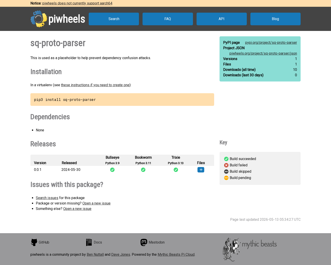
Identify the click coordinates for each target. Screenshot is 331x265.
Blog (275, 19)
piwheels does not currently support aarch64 (77, 3)
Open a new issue (96, 203)
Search (114, 19)
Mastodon (157, 242)
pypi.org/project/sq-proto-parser (271, 42)
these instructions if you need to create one (95, 85)
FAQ (167, 19)
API (221, 19)
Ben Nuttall (95, 254)
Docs (98, 242)
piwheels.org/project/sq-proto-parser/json (263, 53)
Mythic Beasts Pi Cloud (176, 254)
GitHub (44, 242)
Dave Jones (120, 254)
